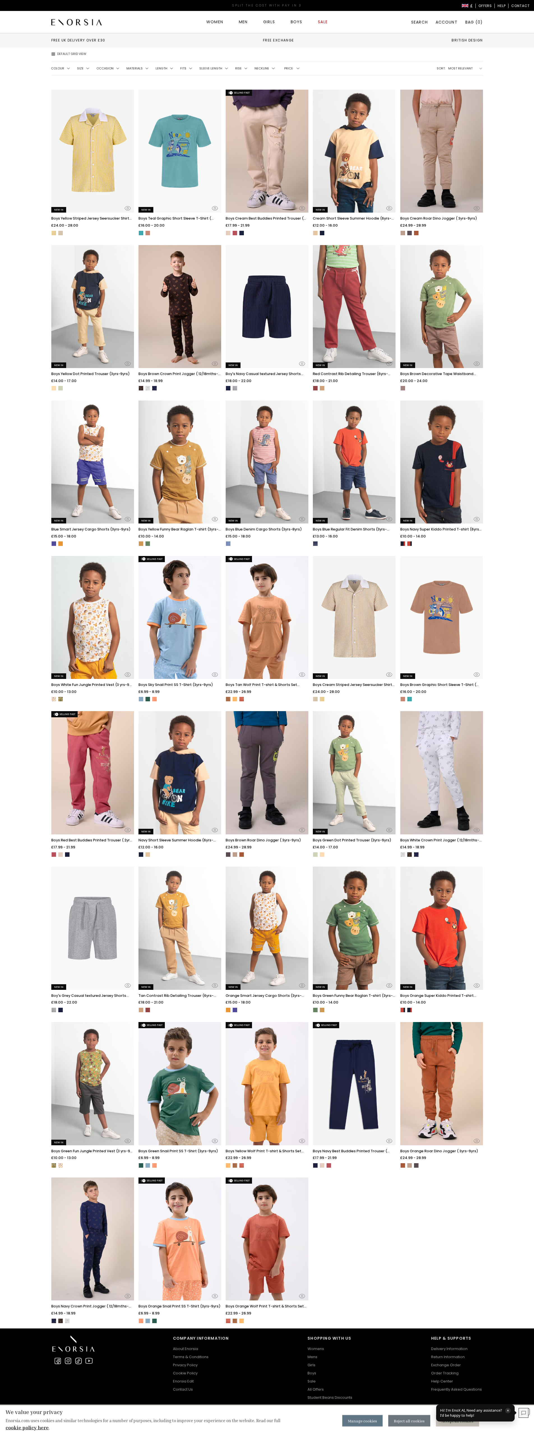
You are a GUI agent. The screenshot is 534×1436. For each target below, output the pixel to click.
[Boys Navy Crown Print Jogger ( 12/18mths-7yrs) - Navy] (154, 388)
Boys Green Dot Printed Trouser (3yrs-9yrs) (352, 840)
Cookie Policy (185, 1373)
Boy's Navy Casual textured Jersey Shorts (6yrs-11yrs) (263, 374)
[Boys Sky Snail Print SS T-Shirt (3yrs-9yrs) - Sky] (141, 699)
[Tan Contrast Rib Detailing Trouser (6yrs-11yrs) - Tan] (322, 388)
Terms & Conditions (191, 1357)
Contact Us (183, 1389)
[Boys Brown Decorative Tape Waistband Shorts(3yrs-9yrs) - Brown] (402, 388)
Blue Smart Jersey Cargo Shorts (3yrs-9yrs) (91, 529)
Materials (134, 68)
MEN (243, 22)
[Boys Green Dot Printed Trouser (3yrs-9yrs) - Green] (60, 388)
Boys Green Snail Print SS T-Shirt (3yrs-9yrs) (178, 1151)
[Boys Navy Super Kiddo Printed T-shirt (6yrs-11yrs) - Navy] (402, 543)
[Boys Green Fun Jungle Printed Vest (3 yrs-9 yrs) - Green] (60, 699)
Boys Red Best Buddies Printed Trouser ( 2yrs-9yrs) (92, 840)
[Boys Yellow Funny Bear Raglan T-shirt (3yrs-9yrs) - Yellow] (141, 543)
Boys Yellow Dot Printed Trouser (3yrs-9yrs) (90, 373)
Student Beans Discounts (330, 1397)
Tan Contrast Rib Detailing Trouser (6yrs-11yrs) (176, 996)
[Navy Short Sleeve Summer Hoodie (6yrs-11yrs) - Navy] (322, 233)
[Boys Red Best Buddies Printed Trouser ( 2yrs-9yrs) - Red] (234, 233)
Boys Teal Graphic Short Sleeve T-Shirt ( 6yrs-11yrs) (174, 218)
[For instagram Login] (68, 1360)
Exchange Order (446, 1365)
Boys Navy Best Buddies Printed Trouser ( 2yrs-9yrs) (350, 1151)
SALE (322, 22)
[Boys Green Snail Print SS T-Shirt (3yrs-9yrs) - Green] (147, 699)
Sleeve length (210, 68)
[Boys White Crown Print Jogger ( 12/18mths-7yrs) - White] (147, 388)
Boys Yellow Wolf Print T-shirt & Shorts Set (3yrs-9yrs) (263, 1151)
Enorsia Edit (183, 1381)
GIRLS (269, 22)
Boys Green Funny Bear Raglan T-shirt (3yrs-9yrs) (353, 996)
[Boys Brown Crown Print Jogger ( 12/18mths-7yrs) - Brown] (141, 388)
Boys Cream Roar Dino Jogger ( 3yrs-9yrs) (438, 218)
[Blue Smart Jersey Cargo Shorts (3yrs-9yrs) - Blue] (53, 543)
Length (161, 68)
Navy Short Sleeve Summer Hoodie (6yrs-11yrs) (175, 840)
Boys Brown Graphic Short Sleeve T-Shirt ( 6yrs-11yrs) (438, 685)
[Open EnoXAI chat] (523, 1413)
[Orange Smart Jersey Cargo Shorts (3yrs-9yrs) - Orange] (60, 543)
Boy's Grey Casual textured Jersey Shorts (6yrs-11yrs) (88, 996)
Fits (183, 68)
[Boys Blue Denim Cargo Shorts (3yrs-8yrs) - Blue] (228, 543)
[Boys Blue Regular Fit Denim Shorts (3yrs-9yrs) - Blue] (315, 543)
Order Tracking (445, 1373)
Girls (311, 1365)
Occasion (105, 68)
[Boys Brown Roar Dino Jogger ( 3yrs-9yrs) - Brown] (409, 233)
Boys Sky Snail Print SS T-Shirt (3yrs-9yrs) (175, 684)
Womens (316, 1348)
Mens (312, 1357)
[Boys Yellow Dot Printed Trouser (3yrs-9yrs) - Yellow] (53, 388)
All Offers (316, 1389)
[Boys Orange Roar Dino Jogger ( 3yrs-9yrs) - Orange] (416, 233)
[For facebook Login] (57, 1360)
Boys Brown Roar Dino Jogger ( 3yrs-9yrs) (263, 840)
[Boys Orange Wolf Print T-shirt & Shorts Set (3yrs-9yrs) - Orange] (241, 699)
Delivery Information (449, 1348)
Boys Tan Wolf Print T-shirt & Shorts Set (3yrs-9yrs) (261, 685)
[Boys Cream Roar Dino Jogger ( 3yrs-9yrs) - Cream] (402, 233)
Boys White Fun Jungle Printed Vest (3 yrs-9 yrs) (90, 685)
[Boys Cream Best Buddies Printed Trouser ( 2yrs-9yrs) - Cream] (228, 233)
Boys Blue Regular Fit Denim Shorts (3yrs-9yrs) (350, 529)
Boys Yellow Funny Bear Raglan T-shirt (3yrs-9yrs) (178, 529)
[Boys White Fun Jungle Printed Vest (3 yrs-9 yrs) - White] (53, 699)
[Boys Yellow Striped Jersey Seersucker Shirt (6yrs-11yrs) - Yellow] (53, 233)
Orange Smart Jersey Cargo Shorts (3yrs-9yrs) (264, 996)
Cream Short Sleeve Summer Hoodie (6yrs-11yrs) (352, 218)
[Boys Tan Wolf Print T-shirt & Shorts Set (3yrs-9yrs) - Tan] (228, 699)
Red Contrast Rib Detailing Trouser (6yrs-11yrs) (350, 374)
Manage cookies (362, 1420)
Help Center (442, 1381)
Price (288, 68)
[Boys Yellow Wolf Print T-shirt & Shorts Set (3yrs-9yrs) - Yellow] (234, 699)
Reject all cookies (409, 1420)
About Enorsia (185, 1348)
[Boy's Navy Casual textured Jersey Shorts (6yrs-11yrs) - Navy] (228, 388)
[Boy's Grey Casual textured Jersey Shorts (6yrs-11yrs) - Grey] (234, 388)
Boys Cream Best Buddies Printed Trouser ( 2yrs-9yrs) (265, 218)
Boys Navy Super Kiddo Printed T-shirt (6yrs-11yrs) (440, 529)
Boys (312, 1373)
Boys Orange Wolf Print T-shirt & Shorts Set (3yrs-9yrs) (265, 1306)
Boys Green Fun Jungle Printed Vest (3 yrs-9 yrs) (90, 1151)
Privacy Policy (185, 1365)
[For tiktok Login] (78, 1360)
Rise (238, 68)
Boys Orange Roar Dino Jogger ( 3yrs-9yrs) (439, 1151)
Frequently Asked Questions (456, 1389)
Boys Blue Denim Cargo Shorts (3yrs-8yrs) (264, 529)
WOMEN (214, 22)
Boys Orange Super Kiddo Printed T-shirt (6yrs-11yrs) (437, 996)
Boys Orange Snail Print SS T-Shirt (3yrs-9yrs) (179, 1306)
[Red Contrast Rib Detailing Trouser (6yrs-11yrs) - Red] (315, 388)
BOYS (296, 22)
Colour (57, 68)
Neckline (262, 68)
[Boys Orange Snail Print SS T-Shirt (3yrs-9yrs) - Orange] (154, 699)
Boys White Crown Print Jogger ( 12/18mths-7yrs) (439, 840)
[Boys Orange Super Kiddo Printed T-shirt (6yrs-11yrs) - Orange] (409, 543)
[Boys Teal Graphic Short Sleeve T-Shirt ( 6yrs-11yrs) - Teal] (141, 233)
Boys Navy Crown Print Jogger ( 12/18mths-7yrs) (90, 1306)
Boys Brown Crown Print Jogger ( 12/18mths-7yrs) (178, 374)
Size (80, 68)
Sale (312, 1381)
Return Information (448, 1357)
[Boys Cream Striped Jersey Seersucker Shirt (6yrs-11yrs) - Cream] (60, 233)
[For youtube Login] (88, 1360)
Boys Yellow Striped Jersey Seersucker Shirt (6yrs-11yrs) (90, 218)
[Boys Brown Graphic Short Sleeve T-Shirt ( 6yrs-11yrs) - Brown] (147, 233)
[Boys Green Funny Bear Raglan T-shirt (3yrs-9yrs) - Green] (147, 543)
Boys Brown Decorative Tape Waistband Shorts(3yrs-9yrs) (436, 374)
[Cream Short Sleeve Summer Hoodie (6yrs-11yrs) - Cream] (315, 233)
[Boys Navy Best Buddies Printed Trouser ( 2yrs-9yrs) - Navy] (241, 233)
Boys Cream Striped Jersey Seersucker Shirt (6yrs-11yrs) (352, 685)
